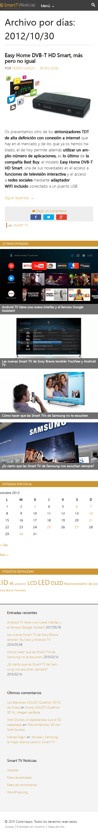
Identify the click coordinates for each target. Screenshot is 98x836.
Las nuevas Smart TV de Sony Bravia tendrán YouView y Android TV (32, 637)
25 (49, 526)
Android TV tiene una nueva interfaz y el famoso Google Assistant (34, 625)
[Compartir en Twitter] (48, 216)
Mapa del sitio (56, 827)
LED (44, 582)
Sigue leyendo (19, 198)
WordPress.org (17, 792)
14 (91, 513)
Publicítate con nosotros (31, 827)
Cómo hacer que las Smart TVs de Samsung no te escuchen (31, 654)
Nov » (4, 554)
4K (11, 583)
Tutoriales (20, 590)
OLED (57, 583)
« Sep (4, 544)
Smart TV (20, 225)
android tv (20, 584)
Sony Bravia (6, 590)
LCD (32, 583)
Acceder (13, 770)
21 (91, 520)
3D (4, 582)
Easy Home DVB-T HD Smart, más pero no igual (44, 58)
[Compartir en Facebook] (35, 216)
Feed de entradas (19, 777)
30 (21, 533)
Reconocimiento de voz (81, 583)
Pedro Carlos (23, 68)
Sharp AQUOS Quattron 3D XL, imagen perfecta (33, 710)
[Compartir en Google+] (61, 216)
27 (77, 526)
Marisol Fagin (16, 736)
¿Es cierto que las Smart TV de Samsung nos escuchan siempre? (33, 667)
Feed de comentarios (22, 784)
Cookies (9, 827)
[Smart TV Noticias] (19, 4)
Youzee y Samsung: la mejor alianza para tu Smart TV (33, 739)
